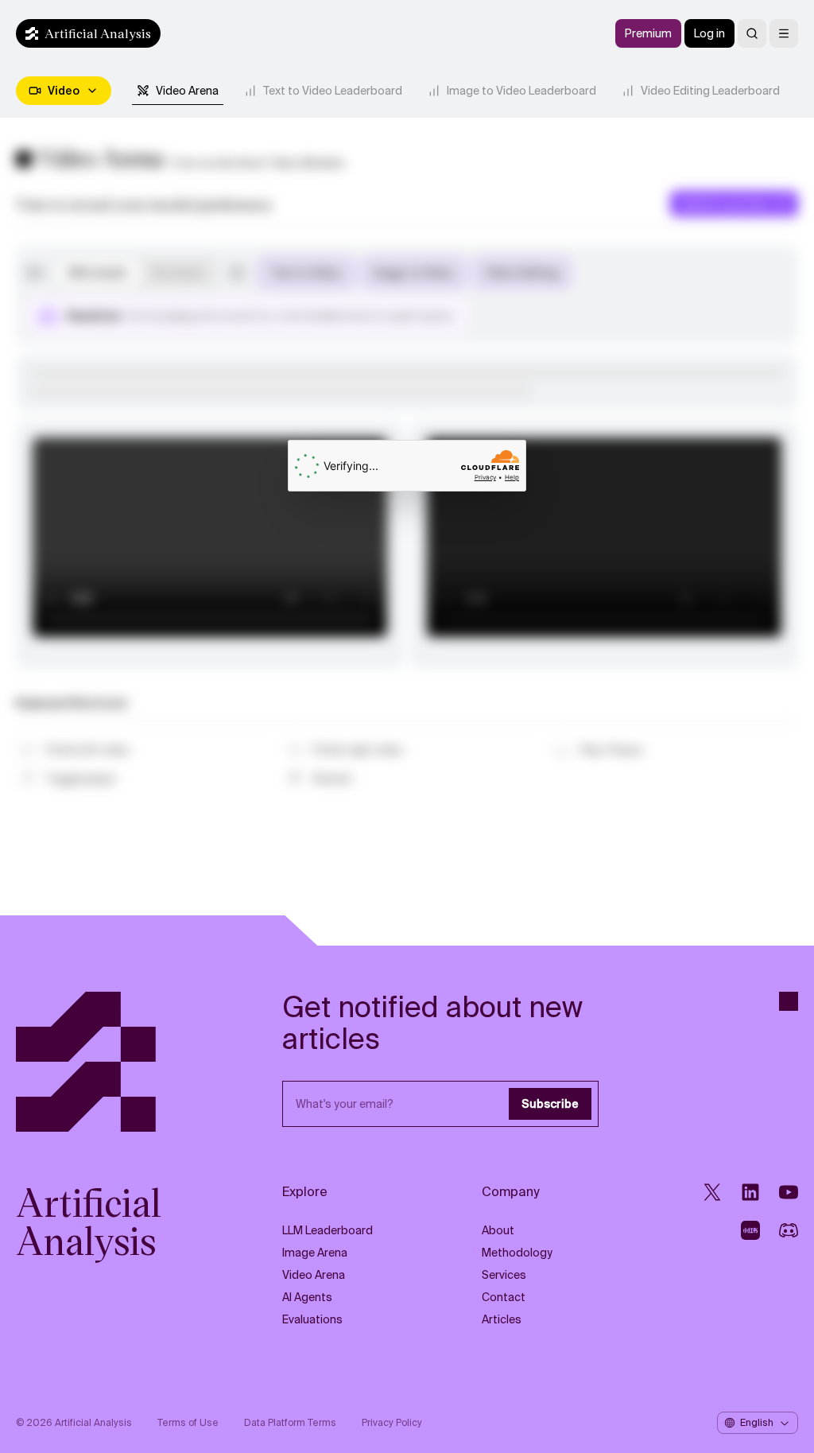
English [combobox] (756, 1422)
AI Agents (307, 1297)
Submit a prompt (724, 203)
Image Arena (314, 1252)
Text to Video (306, 273)
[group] (136, 273)
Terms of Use (188, 1422)
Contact (503, 1297)
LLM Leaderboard (327, 1230)
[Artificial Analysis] (108, 1062)
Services (504, 1275)
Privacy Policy (392, 1422)
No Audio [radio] (178, 273)
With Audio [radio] (98, 273)
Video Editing (522, 273)
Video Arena (313, 1275)
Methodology (517, 1252)
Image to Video (414, 273)
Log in (709, 33)
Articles (501, 1319)
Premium (648, 33)
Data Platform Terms (290, 1422)
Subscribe (550, 1104)
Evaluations (312, 1319)
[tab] (177, 90)
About (498, 1230)
